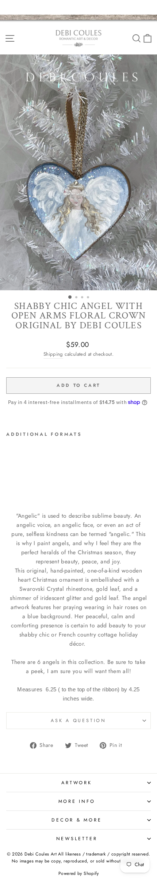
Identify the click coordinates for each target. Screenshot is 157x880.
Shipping (53, 354)
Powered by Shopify (78, 873)
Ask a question (78, 720)
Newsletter (76, 838)
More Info (76, 801)
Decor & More (76, 820)
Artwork (76, 782)
